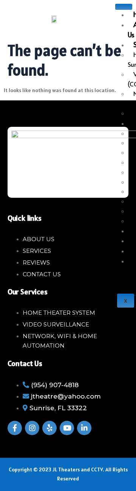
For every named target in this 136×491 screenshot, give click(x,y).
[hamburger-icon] (123, 7)
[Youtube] (67, 428)
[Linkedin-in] (84, 428)
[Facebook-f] (15, 428)
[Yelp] (49, 428)
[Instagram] (32, 428)
